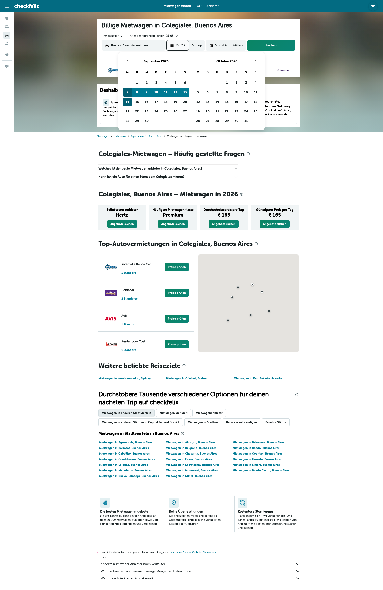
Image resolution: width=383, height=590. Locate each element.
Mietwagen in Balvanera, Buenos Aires (258, 442)
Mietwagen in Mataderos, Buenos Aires (125, 470)
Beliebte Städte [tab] (275, 422)
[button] (6, 6)
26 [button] (175, 111)
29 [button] (137, 121)
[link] (122, 224)
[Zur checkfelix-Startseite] (26, 6)
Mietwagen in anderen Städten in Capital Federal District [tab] (140, 422)
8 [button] (137, 92)
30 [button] (147, 121)
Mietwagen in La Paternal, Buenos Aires (192, 464)
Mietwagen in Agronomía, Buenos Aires (125, 442)
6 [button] (185, 83)
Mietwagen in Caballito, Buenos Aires (124, 453)
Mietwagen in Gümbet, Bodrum (187, 378)
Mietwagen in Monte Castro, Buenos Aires (261, 470)
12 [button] (175, 92)
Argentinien (137, 136)
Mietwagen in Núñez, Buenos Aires (189, 476)
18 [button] (166, 102)
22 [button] (137, 111)
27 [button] (185, 111)
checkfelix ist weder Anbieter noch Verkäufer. (133, 564)
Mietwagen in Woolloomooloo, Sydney (124, 378)
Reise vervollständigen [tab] (241, 422)
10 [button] (156, 92)
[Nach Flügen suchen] (7, 18)
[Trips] (7, 55)
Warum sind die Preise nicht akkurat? (127, 578)
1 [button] (137, 83)
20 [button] (185, 102)
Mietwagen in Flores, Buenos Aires (189, 459)
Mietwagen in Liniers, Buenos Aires (256, 464)
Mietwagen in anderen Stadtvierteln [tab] (126, 413)
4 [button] (166, 83)
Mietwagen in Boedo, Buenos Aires (256, 448)
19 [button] (175, 102)
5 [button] (175, 83)
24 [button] (156, 111)
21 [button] (127, 111)
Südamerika (120, 136)
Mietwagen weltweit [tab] (174, 413)
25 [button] (166, 111)
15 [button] (137, 102)
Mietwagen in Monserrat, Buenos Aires (192, 470)
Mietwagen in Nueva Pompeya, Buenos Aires (129, 476)
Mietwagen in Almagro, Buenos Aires (190, 442)
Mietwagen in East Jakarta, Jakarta (258, 378)
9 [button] (147, 92)
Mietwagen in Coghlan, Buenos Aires (257, 453)
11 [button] (165, 92)
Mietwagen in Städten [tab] (203, 422)
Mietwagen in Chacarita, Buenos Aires (191, 453)
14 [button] (127, 102)
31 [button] (246, 121)
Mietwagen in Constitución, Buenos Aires (127, 459)
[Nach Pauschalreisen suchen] (7, 43)
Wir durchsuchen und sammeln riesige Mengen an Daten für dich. (147, 571)
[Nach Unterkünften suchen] (7, 27)
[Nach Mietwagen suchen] (7, 35)
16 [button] (146, 102)
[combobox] (113, 36)
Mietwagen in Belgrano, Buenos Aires (191, 448)
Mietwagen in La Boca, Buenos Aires (123, 464)
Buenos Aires (155, 136)
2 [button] (147, 83)
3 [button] (156, 83)
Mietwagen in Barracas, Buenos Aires (124, 448)
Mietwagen (103, 136)
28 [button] (127, 121)
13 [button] (185, 92)
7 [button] (127, 92)
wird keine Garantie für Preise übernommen (194, 552)
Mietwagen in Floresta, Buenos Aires (257, 459)
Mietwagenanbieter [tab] (209, 413)
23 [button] (146, 111)
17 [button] (156, 102)
